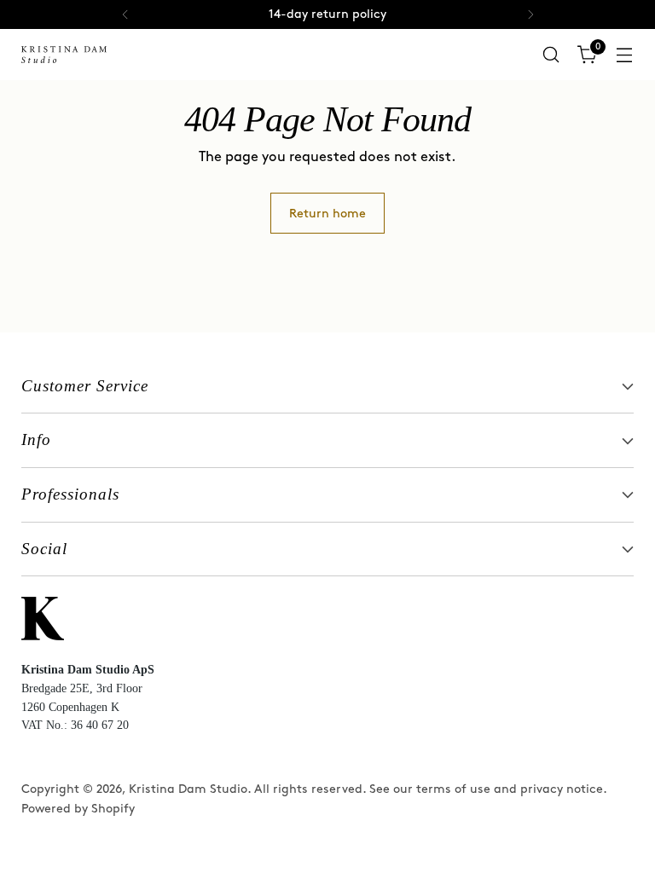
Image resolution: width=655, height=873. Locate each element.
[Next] (530, 14)
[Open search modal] (551, 55)
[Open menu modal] (624, 55)
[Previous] (125, 14)
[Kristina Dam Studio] (64, 54)
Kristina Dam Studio (188, 789)
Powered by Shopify (78, 808)
